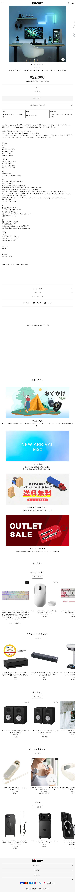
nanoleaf (37, 67)
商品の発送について (37, 296)
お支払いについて (37, 288)
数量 (37, 87)
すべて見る (37, 576)
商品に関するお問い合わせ (37, 105)
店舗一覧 (37, 875)
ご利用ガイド (37, 865)
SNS (37, 879)
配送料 (30, 81)
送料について (37, 292)
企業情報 (37, 870)
